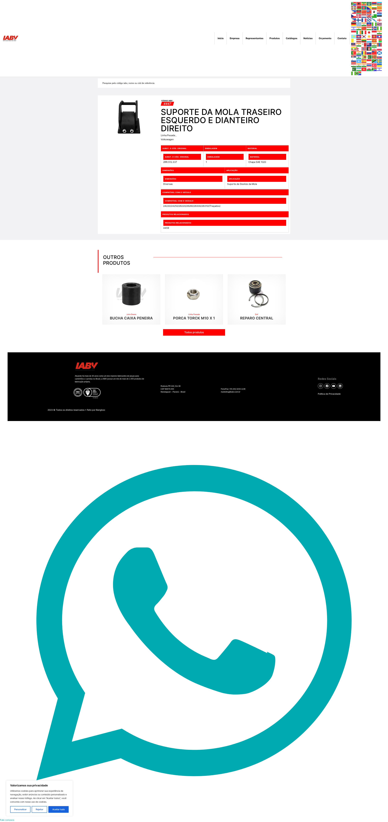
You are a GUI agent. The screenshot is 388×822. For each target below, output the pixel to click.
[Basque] (353, 7)
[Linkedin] (340, 386)
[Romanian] (364, 52)
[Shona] (364, 56)
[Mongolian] (379, 44)
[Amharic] (364, 3)
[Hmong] (364, 28)
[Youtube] (333, 386)
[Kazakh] (353, 36)
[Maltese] (364, 44)
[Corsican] (374, 11)
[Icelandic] (374, 28)
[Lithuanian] (364, 40)
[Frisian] (369, 19)
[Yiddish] (379, 69)
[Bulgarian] (374, 7)
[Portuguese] (353, 52)
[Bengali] (364, 7)
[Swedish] (379, 60)
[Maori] (369, 44)
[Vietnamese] (364, 69)
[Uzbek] (358, 69)
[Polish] (379, 48)
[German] (353, 24)
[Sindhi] (369, 56)
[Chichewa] (358, 11)
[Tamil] (358, 65)
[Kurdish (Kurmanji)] (369, 36)
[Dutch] (364, 15)
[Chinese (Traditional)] (369, 11)
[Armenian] (374, 3)
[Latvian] (358, 40)
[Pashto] (369, 48)
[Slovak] (379, 56)
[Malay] (353, 44)
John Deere (131, 314)
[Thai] (369, 65)
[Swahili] (374, 60)
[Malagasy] (379, 40)
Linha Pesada (168, 135)
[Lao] (379, 36)
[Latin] (353, 40)
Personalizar (20, 809)
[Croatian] (379, 11)
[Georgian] (379, 19)
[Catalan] (379, 7)
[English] (369, 15)
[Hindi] (358, 28)
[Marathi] (374, 44)
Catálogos (291, 38)
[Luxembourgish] (369, 40)
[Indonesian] (353, 32)
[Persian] (374, 48)
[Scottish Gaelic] (379, 52)
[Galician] (374, 19)
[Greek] (358, 24)
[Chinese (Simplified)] (364, 11)
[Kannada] (379, 32)
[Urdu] (353, 69)
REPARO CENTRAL (256, 318)
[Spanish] (364, 60)
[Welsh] (369, 69)
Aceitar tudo (58, 809)
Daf (256, 314)
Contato (342, 38)
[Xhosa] (374, 69)
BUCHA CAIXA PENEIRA (131, 318)
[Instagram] (320, 386)
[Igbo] (379, 28)
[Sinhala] (374, 56)
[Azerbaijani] (379, 3)
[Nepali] (358, 48)
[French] (364, 19)
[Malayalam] (358, 44)
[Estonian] (379, 15)
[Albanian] (358, 3)
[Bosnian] (369, 7)
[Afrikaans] (353, 3)
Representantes (254, 38)
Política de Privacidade (329, 394)
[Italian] (364, 32)
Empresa (234, 38)
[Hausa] (374, 24)
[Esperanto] (374, 15)
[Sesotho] (358, 56)
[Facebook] (327, 386)
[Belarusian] (358, 7)
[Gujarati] (364, 24)
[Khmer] (358, 36)
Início (221, 38)
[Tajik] (353, 65)
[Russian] (369, 52)
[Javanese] (374, 32)
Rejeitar (39, 809)
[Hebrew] (353, 28)
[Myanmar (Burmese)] (353, 48)
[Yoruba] (353, 73)
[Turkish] (374, 65)
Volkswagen (167, 139)
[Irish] (358, 32)
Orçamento (325, 38)
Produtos (274, 38)
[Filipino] (353, 19)
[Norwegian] (364, 48)
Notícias (308, 38)
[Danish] (358, 15)
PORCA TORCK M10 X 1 (194, 318)
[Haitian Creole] (369, 24)
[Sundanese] (369, 60)
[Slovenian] (353, 60)
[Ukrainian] (379, 65)
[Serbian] (353, 56)
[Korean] (364, 36)
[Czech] (353, 15)
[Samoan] (374, 52)
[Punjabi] (358, 52)
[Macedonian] (374, 40)
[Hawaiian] (379, 24)
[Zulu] (358, 73)
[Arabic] (369, 3)
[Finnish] (358, 19)
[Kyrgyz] (374, 36)
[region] (39, 798)
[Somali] (358, 60)
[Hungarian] (369, 28)
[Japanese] (369, 32)
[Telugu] (364, 65)
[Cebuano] (353, 11)
